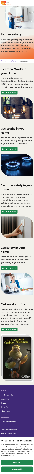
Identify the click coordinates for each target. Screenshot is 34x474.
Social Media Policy (7, 395)
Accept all (17, 462)
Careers (3, 403)
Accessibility (5, 399)
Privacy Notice (5, 411)
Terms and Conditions (8, 422)
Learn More (7, 93)
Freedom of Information (9, 430)
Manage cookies (17, 469)
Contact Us (4, 407)
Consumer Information (11, 61)
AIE (2, 426)
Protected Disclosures (8, 434)
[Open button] (31, 3)
